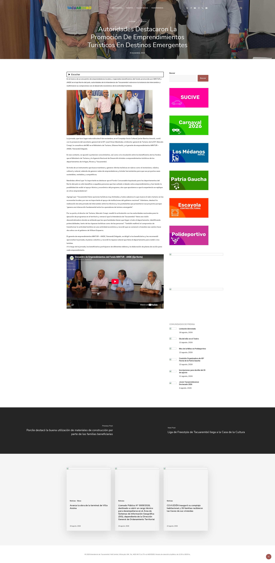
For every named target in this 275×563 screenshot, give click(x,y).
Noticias (132, 21)
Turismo (143, 21)
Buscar (172, 73)
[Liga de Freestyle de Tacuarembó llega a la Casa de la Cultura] (206, 430)
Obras (79, 501)
